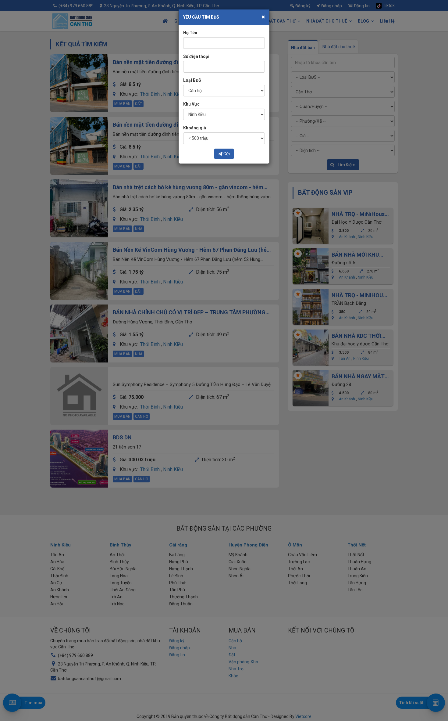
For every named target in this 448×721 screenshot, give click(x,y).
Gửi (226, 153)
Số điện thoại (196, 56)
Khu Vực (191, 104)
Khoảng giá (194, 127)
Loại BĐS (192, 80)
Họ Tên (190, 32)
